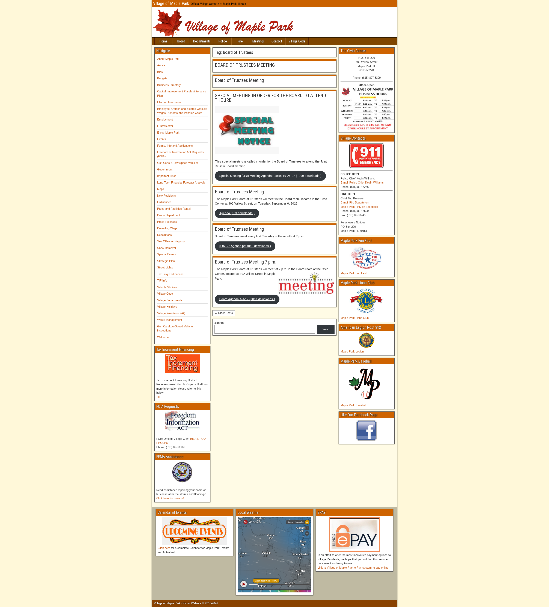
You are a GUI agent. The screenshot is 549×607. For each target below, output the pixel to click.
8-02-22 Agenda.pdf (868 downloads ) (245, 246)
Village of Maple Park (171, 3)
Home (163, 41)
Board (181, 41)
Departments (202, 41)
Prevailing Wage (167, 228)
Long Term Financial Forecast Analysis (181, 182)
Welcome (163, 337)
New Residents (166, 195)
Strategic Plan (166, 261)
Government (164, 169)
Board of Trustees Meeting (239, 80)
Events (161, 139)
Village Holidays (167, 306)
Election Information (169, 102)
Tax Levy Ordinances (170, 274)
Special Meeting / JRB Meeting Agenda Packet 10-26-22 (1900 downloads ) (270, 176)
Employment (165, 119)
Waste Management (169, 319)
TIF (158, 397)
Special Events (166, 254)
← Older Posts (223, 313)
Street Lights (165, 267)
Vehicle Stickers (167, 287)
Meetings (258, 41)
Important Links (166, 176)
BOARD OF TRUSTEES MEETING (245, 65)
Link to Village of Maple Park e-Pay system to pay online (353, 567)
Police (222, 41)
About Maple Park (168, 58)
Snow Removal (166, 248)
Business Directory (169, 85)
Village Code (297, 41)
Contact (276, 41)
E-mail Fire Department (355, 202)
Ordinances (164, 202)
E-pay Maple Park (168, 132)
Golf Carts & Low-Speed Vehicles (178, 162)
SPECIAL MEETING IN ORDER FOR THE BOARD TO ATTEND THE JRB (270, 98)
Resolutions (164, 234)
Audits (161, 65)
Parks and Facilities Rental (174, 208)
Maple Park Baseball (353, 405)
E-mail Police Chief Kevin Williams (362, 182)
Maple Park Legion (352, 351)
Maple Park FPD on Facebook (359, 206)
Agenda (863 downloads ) (237, 213)
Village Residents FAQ (171, 313)
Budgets (162, 78)
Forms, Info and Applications (175, 145)
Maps (160, 189)
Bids (160, 72)
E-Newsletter (165, 126)
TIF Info (162, 280)
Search (219, 322)
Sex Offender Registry (171, 241)
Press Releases (167, 221)
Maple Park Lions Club (355, 317)
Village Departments (169, 300)
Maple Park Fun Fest (354, 273)
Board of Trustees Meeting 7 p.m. (245, 262)
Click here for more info (170, 498)
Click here (164, 548)
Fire (240, 41)
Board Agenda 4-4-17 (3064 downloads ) (247, 299)
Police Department (168, 215)
